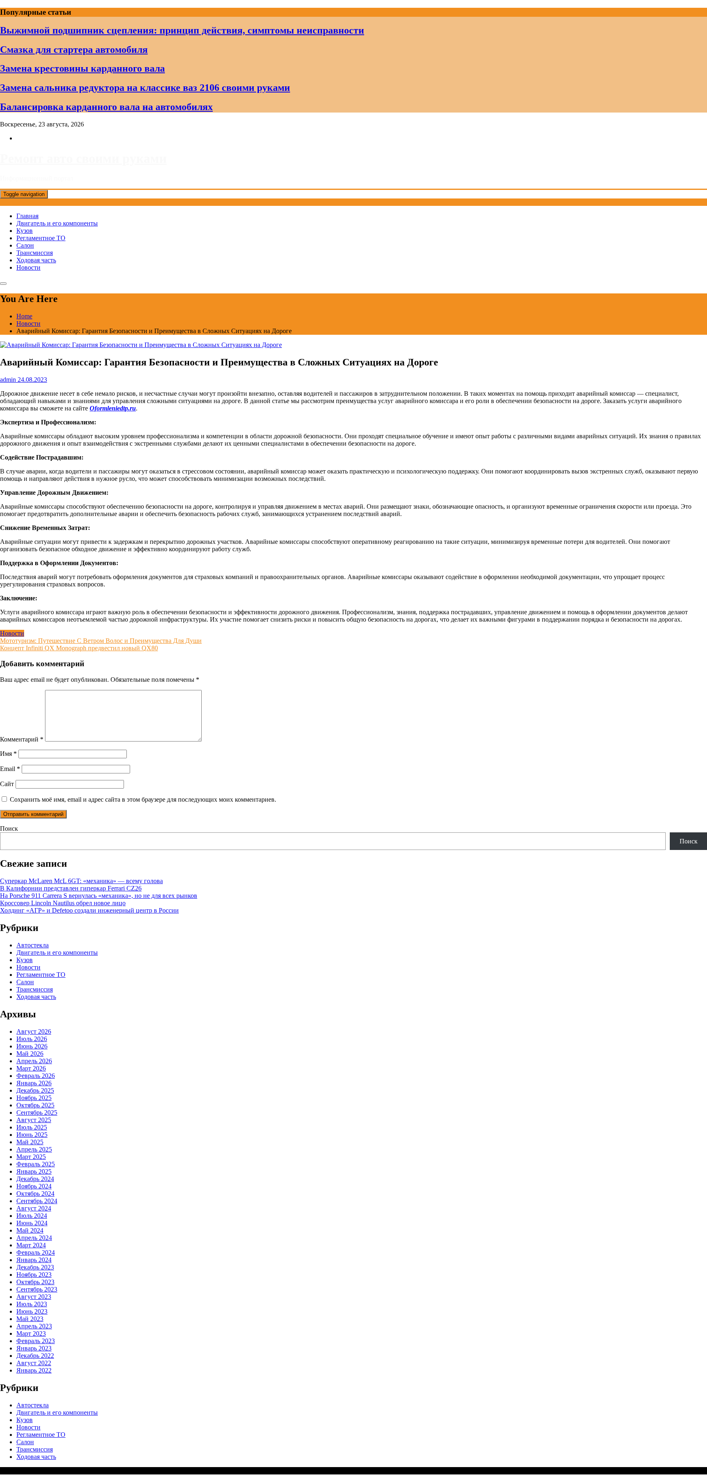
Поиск (9, 828)
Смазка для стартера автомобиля (74, 49)
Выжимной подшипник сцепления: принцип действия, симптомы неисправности (182, 30)
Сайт (7, 783)
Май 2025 (29, 1141)
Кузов (24, 230)
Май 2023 (29, 1318)
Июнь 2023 (31, 1311)
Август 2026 (33, 1031)
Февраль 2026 (35, 1075)
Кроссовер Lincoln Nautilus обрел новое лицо (63, 902)
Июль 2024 (31, 1215)
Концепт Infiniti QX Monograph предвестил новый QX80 (79, 648)
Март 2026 (31, 1068)
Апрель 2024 (34, 1237)
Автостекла (32, 945)
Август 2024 (33, 1208)
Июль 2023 (31, 1304)
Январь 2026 (34, 1083)
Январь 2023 (34, 1348)
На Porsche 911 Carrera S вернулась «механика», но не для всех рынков (98, 895)
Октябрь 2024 (35, 1193)
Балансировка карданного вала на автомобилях (106, 106)
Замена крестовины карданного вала (82, 68)
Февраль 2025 (35, 1164)
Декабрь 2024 (35, 1178)
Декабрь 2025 (35, 1090)
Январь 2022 (34, 1370)
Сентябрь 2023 (36, 1289)
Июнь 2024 (31, 1223)
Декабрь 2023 (35, 1267)
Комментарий (21, 739)
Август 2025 (33, 1119)
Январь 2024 (34, 1259)
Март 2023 (31, 1333)
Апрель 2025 (34, 1149)
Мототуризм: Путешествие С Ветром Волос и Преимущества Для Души (101, 640)
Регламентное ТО (40, 237)
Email (10, 768)
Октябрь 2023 (35, 1281)
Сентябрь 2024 (36, 1200)
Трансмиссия (34, 252)
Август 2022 (33, 1362)
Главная (27, 215)
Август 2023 (33, 1296)
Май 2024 (29, 1230)
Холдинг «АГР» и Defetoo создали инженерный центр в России (89, 910)
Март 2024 (31, 1245)
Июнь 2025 (31, 1134)
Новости (28, 267)
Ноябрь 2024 (34, 1186)
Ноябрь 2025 (34, 1097)
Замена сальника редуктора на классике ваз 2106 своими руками (145, 87)
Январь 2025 (34, 1171)
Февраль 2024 (35, 1252)
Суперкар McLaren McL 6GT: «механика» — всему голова (81, 880)
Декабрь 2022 (35, 1355)
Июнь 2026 (31, 1046)
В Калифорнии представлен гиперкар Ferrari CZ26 (71, 888)
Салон (25, 245)
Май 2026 (29, 1053)
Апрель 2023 (34, 1326)
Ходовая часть (36, 260)
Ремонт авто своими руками (83, 158)
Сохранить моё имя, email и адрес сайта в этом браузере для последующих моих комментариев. (143, 799)
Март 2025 (31, 1156)
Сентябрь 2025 (36, 1112)
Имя (8, 753)
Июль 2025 (31, 1127)
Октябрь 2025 (35, 1105)
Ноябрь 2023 (34, 1274)
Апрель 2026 (34, 1060)
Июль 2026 (31, 1038)
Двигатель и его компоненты (57, 223)
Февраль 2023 (35, 1340)
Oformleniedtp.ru (113, 408)
